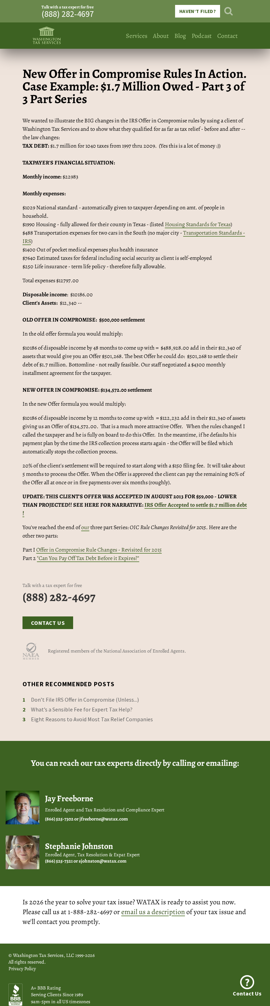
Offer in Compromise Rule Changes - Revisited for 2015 (99, 550)
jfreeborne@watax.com (103, 819)
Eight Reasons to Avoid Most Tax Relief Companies (92, 719)
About (161, 36)
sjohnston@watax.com (103, 861)
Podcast (202, 36)
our (85, 527)
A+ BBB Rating (46, 988)
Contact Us (48, 622)
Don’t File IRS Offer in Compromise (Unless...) (85, 699)
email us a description (153, 912)
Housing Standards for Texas (198, 224)
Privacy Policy (22, 968)
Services (136, 36)
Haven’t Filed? (197, 11)
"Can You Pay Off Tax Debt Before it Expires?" (88, 558)
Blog (180, 36)
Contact (227, 36)
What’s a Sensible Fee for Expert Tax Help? (82, 709)
